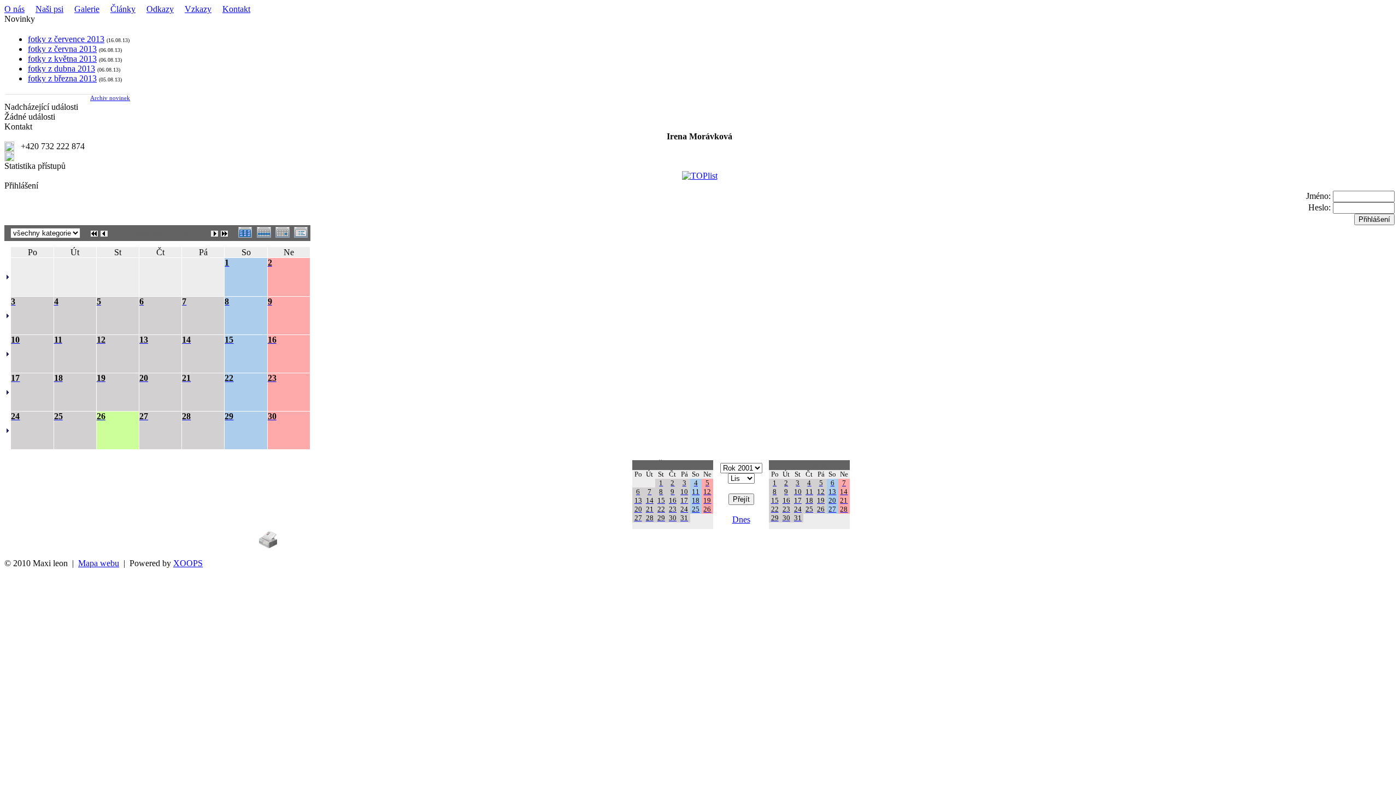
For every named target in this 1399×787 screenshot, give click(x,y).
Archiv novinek (110, 98)
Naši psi (49, 9)
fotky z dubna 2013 (61, 68)
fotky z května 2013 (62, 58)
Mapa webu (98, 563)
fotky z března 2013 (62, 78)
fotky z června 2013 (62, 49)
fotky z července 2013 (66, 39)
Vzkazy (198, 9)
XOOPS (188, 563)
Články (123, 9)
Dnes (741, 519)
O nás (14, 9)
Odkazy (160, 9)
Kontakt (236, 9)
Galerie (86, 9)
